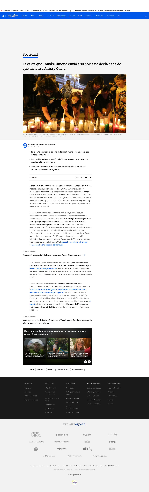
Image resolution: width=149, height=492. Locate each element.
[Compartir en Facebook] (90, 177)
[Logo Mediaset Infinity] (36, 434)
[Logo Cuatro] (87, 434)
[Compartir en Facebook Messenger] (86, 177)
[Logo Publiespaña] (74, 455)
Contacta (70, 388)
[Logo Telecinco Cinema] (87, 449)
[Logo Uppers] (62, 448)
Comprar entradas (94, 388)
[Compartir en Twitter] (81, 177)
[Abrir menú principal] (146, 16)
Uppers (110, 392)
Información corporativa (45, 466)
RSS (110, 466)
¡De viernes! (49, 408)
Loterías (28, 392)
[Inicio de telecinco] (3, 16)
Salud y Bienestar (93, 404)
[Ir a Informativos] (12, 15)
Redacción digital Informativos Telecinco (41, 144)
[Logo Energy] (112, 441)
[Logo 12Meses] (112, 449)
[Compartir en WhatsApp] (77, 177)
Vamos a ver (50, 404)
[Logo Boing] (87, 441)
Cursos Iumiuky (93, 396)
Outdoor (48, 412)
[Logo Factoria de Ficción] (62, 441)
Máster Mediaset (72, 412)
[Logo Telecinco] (62, 434)
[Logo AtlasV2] (49, 456)
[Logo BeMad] (36, 448)
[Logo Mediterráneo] (100, 456)
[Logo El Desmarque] (36, 441)
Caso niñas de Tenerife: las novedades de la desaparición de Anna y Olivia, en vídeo (55, 333)
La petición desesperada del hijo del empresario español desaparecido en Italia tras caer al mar (101, 11)
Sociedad (30, 54)
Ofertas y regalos (93, 392)
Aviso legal (33, 466)
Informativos (40, 369)
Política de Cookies (89, 466)
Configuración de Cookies (74, 466)
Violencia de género (77, 369)
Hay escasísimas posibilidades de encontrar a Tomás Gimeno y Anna (52, 255)
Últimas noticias (31, 396)
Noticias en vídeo (31, 400)
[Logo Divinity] (112, 434)
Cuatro (110, 400)
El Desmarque (113, 396)
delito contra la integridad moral (43, 268)
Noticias (28, 388)
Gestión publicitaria (102, 466)
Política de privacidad (59, 466)
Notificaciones (72, 402)
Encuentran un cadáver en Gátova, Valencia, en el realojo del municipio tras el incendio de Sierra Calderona (35, 11)
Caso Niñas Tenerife (62, 369)
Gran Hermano (51, 388)
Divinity (110, 404)
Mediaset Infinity (114, 388)
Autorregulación (72, 398)
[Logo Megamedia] (75, 475)
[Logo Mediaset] (74, 425)
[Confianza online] (74, 484)
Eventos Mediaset (94, 400)
